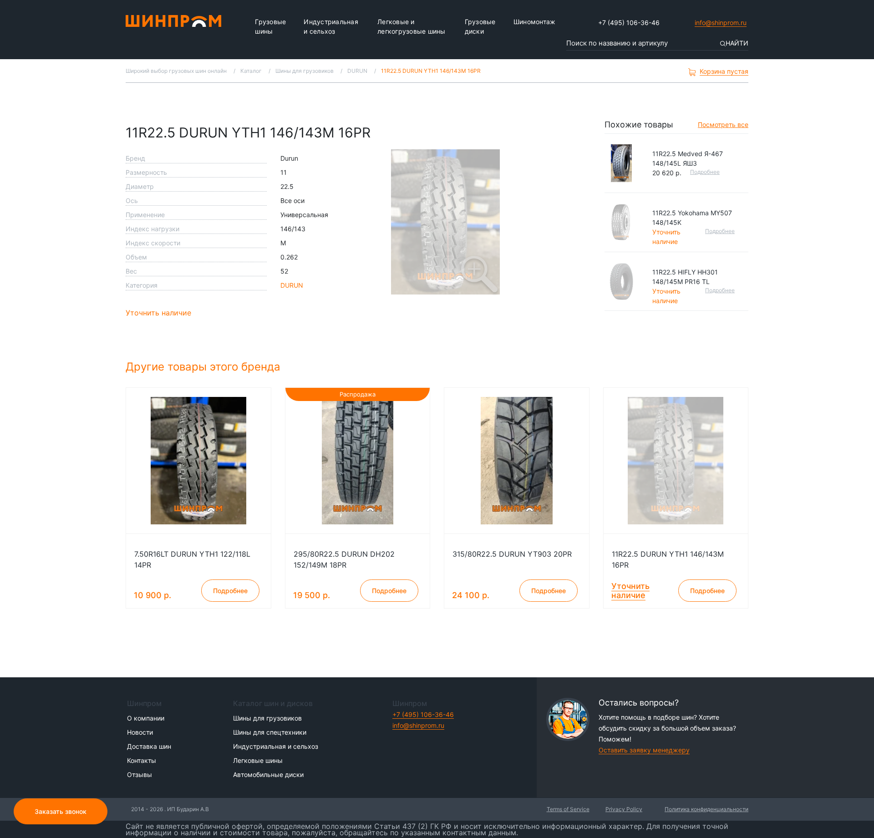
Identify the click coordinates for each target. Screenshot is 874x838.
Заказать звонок (60, 811)
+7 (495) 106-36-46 (629, 22)
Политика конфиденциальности (706, 809)
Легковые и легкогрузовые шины (411, 26)
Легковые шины (258, 760)
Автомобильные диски (268, 774)
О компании (145, 718)
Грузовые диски (480, 26)
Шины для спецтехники (269, 732)
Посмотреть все (723, 124)
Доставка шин (149, 746)
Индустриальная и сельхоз (331, 26)
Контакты (141, 760)
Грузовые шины (270, 26)
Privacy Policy (623, 809)
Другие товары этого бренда (205, 366)
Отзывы (139, 774)
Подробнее (705, 171)
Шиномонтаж (534, 21)
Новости (140, 732)
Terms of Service (568, 809)
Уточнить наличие (158, 312)
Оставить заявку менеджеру (644, 750)
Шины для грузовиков (267, 718)
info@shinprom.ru (721, 22)
